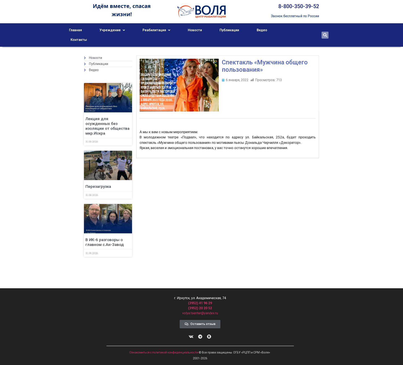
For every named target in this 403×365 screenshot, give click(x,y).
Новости (195, 30)
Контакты (79, 40)
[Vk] (191, 337)
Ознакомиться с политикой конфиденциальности (164, 352)
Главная (75, 30)
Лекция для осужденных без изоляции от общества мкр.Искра (107, 125)
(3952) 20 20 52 (200, 308)
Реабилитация (154, 30)
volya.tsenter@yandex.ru (200, 313)
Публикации (229, 30)
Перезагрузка (98, 186)
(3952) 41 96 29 (200, 303)
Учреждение (110, 30)
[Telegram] (200, 337)
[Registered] (209, 337)
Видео (262, 30)
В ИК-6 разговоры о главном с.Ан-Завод (104, 242)
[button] (325, 35)
